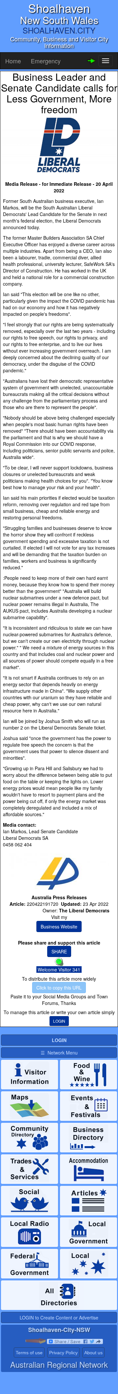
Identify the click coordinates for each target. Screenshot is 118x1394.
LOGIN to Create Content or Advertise (59, 1317)
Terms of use (29, 1352)
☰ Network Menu (59, 1052)
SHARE (59, 951)
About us (93, 1352)
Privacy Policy (63, 1352)
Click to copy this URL (59, 987)
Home (13, 60)
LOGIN (59, 1021)
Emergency (46, 60)
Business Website (59, 926)
